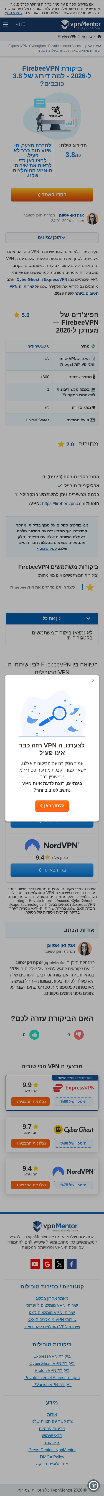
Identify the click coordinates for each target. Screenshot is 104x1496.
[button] (93, 1485)
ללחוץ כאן (53, 805)
